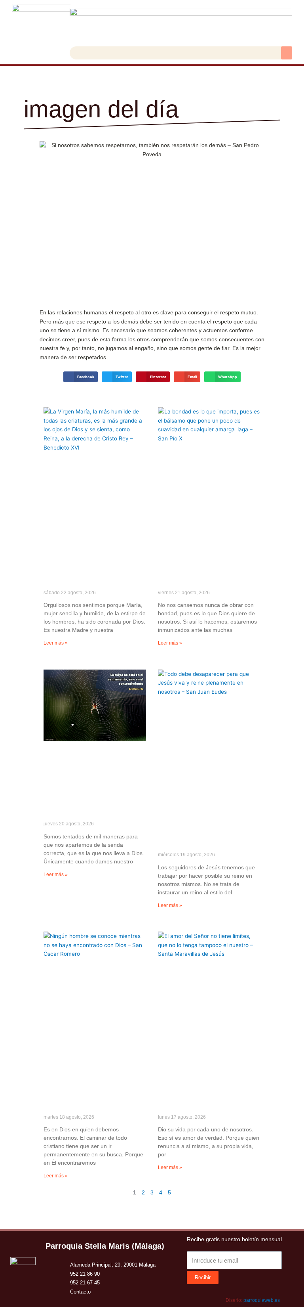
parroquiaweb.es (261, 1300)
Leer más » (56, 643)
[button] (286, 52)
